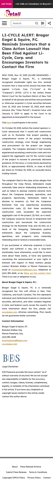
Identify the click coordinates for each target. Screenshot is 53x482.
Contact (47, 477)
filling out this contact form (37, 273)
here (9, 122)
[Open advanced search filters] (42, 23)
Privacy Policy (34, 477)
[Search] (37, 23)
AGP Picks (6, 4)
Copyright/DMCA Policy (13, 477)
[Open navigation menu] (4, 23)
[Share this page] (49, 23)
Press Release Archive (30, 466)
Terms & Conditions (38, 472)
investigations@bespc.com (24, 269)
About (15, 466)
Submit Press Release (16, 472)
